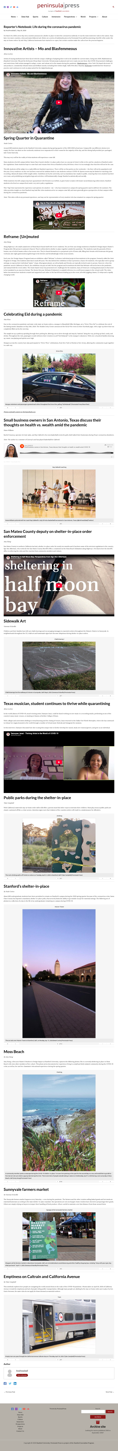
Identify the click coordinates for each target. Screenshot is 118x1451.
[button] (113, 7)
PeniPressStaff (22, 1371)
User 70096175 (7, 461)
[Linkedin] (15, 1383)
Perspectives (20, 1424)
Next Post (110, 1392)
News (20, 1412)
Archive (97, 1417)
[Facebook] (5, 7)
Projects (20, 1426)
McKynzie (88, 66)
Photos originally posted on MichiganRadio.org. (20, 412)
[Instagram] (8, 7)
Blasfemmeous (82, 63)
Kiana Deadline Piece (15, 461)
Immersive (20, 1422)
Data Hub (20, 1415)
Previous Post (9, 1392)
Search (97, 1409)
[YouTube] (14, 7)
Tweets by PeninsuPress (58, 1409)
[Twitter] (11, 7)
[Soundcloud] (17, 7)
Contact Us (20, 1431)
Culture (20, 1419)
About (20, 1429)
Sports (20, 1417)
